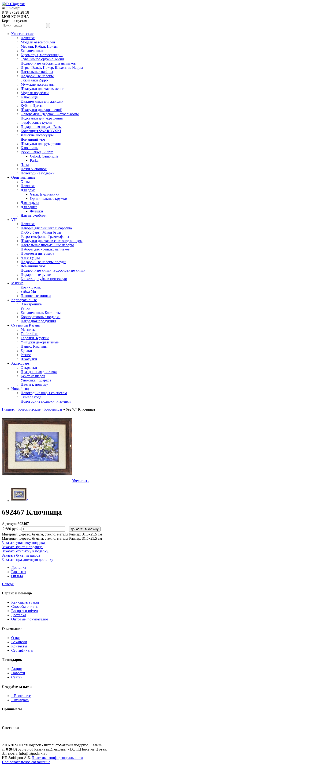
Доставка (18, 568)
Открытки (29, 368)
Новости (18, 673)
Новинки (28, 38)
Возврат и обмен (24, 611)
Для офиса (29, 207)
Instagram (20, 700)
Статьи (16, 677)
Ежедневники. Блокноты (41, 313)
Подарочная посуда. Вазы (41, 127)
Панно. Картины (34, 346)
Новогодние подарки (38, 173)
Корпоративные (24, 300)
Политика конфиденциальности (57, 758)
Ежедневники (32, 51)
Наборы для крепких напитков (45, 249)
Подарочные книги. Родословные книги (53, 270)
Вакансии (19, 642)
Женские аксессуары (37, 135)
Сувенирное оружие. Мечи (42, 59)
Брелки (26, 351)
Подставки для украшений (42, 118)
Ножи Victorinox (34, 169)
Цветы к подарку (34, 384)
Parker (35, 160)
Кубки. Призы (32, 106)
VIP (14, 220)
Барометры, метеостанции (42, 55)
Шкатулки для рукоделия (41, 144)
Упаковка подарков (36, 380)
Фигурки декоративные (40, 342)
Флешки (36, 211)
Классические (22, 34)
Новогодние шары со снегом (44, 393)
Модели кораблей (35, 93)
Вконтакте (21, 696)
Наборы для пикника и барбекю (46, 228)
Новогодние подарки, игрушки (46, 401)
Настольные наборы (37, 72)
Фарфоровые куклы (36, 122)
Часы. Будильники (45, 194)
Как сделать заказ (25, 602)
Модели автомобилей (38, 42)
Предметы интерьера (37, 253)
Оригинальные (23, 177)
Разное (26, 355)
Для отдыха (30, 203)
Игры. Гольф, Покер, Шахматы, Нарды (52, 67)
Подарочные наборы (37, 76)
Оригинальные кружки (48, 198)
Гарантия (18, 572)
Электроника (31, 304)
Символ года (31, 397)
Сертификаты (22, 650)
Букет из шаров (33, 376)
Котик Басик (31, 287)
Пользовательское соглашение (26, 762)
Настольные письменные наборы (47, 245)
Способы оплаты (24, 606)
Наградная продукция (38, 321)
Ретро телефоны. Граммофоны (45, 237)
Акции (16, 669)
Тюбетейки (29, 334)
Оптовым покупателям (29, 619)
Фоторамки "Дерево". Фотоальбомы (50, 114)
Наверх (8, 584)
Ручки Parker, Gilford (37, 152)
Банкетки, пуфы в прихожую (44, 279)
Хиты (25, 182)
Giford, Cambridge (44, 156)
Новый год (20, 389)
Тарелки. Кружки (35, 338)
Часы (25, 165)
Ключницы (29, 97)
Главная (8, 409)
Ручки (25, 308)
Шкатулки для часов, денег (42, 89)
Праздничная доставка (39, 372)
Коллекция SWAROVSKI (41, 131)
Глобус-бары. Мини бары (41, 232)
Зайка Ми (28, 291)
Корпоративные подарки (40, 317)
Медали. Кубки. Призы (39, 46)
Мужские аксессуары (38, 84)
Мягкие (17, 283)
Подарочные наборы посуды (43, 262)
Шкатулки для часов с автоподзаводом (51, 241)
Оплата (17, 576)
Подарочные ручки (36, 275)
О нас (15, 638)
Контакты (19, 646)
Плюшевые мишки (36, 296)
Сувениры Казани (25, 325)
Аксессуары (30, 258)
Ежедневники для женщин (42, 101)
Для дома (28, 190)
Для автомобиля (33, 215)
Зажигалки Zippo (34, 80)
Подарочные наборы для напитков (48, 63)
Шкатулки (29, 359)
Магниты (28, 329)
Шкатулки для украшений (41, 110)
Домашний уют (33, 139)
